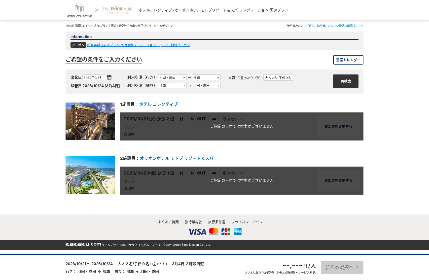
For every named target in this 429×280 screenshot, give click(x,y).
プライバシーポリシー (248, 222)
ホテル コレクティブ (158, 104)
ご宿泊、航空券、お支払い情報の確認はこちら (334, 26)
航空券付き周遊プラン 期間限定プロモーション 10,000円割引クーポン (138, 45)
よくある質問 (168, 222)
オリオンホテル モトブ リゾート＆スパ (177, 158)
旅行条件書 (216, 222)
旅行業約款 (193, 222)
